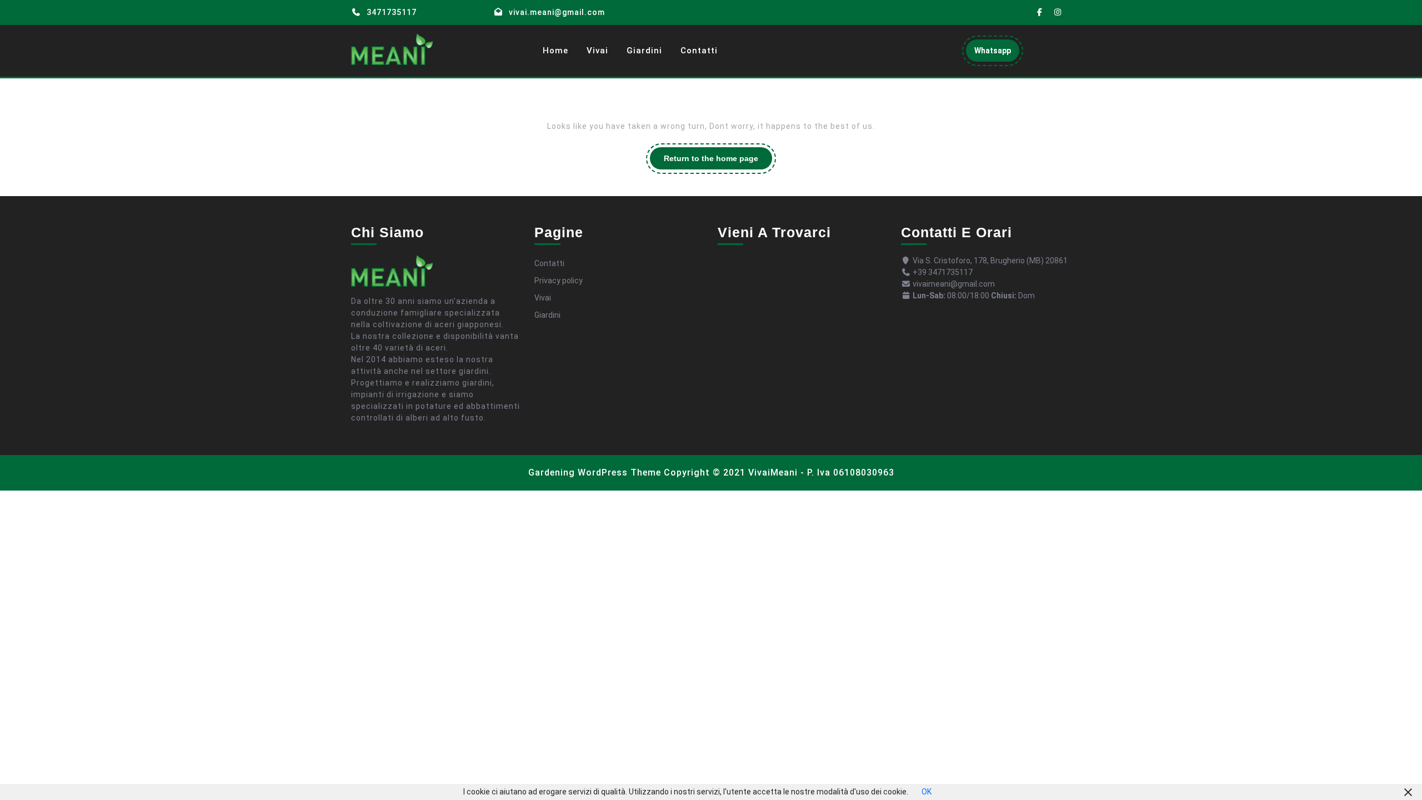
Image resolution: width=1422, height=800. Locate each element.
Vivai (597, 51)
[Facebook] (1040, 12)
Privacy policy (558, 280)
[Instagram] (1058, 12)
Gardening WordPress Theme (594, 472)
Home (555, 51)
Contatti (699, 51)
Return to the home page (718, 161)
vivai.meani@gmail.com (557, 12)
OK (927, 791)
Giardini (644, 51)
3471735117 (392, 12)
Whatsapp (996, 54)
